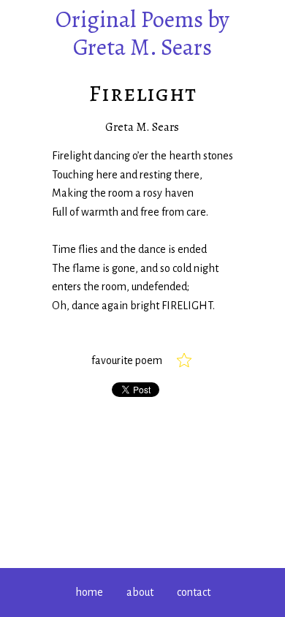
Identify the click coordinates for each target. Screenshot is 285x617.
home (89, 592)
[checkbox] (184, 360)
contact (193, 592)
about (139, 592)
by (142, 33)
